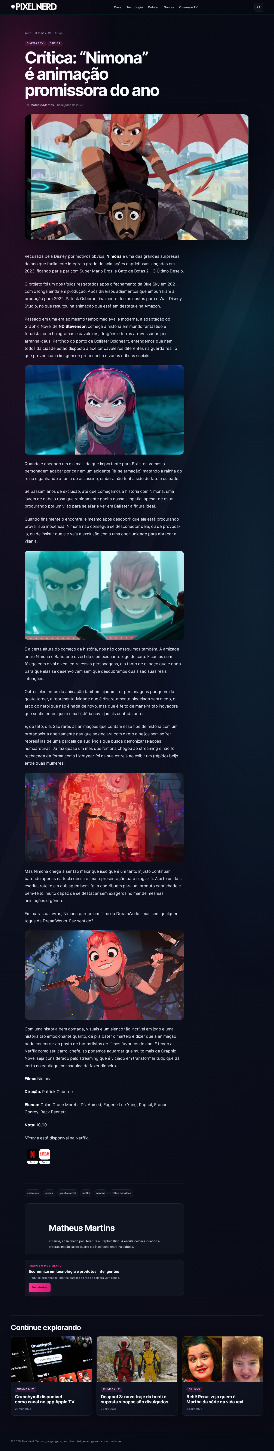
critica (49, 1193)
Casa (117, 7)
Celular (153, 7)
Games (169, 7)
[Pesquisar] (258, 7)
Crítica (55, 43)
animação (33, 1193)
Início (28, 33)
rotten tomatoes (121, 1193)
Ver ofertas (39, 1287)
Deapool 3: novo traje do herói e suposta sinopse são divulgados (134, 1399)
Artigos (194, 1389)
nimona (100, 1193)
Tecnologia (135, 7)
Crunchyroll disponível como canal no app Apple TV (44, 1399)
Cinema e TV (188, 7)
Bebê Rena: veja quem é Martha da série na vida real (214, 1399)
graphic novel (68, 1193)
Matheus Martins (42, 105)
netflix (86, 1193)
